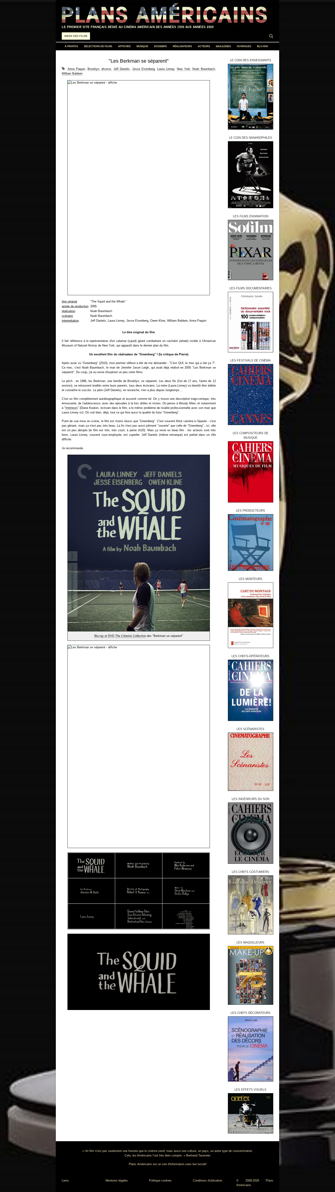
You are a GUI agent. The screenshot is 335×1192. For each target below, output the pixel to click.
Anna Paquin (76, 69)
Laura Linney (166, 69)
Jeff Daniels (121, 69)
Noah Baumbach (203, 69)
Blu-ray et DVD (120, 636)
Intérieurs (71, 408)
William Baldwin (72, 73)
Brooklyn (93, 69)
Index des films (76, 36)
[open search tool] (271, 36)
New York (183, 69)
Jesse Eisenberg (143, 69)
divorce (106, 69)
